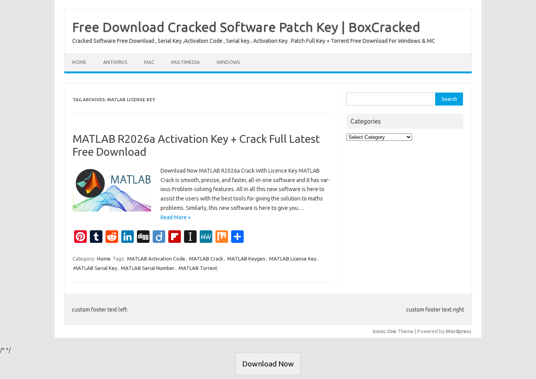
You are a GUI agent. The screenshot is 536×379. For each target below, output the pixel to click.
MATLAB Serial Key (95, 268)
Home (79, 62)
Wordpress (458, 331)
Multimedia (185, 62)
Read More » (175, 217)
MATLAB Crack (206, 258)
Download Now (268, 363)
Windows (228, 62)
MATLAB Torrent (198, 268)
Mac (149, 62)
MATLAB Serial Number (148, 268)
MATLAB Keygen (246, 258)
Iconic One (384, 331)
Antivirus (115, 62)
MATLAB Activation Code (156, 258)
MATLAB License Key (292, 258)
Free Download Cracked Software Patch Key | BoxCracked (246, 26)
